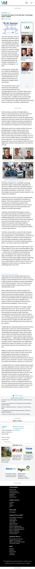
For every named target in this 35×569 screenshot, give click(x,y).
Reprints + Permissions (14, 540)
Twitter (10, 503)
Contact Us (12, 553)
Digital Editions (12, 497)
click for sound (18, 395)
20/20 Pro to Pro (13, 524)
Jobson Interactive (13, 523)
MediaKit (11, 548)
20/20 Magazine (13, 520)
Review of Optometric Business (16, 527)
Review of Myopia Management (16, 529)
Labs (9, 13)
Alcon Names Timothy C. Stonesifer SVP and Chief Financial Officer (11, 475)
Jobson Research (13, 533)
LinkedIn (11, 505)
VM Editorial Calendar (14, 543)
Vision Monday (12, 519)
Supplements (12, 494)
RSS (10, 506)
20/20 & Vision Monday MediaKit (17, 542)
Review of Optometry (14, 530)
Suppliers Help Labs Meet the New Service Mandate (26, 58)
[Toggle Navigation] (31, 2)
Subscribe (11, 550)
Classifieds (12, 554)
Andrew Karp (7, 19)
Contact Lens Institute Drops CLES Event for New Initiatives (16, 414)
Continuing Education (14, 492)
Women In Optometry (14, 532)
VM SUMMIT (12, 512)
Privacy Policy (12, 551)
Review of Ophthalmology (15, 526)
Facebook (11, 502)
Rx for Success (25, 32)
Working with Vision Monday (16, 539)
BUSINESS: (5, 13)
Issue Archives (5, 439)
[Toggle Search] (26, 2)
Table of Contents (6, 437)
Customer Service (13, 491)
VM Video (11, 495)
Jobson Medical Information (15, 517)
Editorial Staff (12, 489)
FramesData (12, 522)
